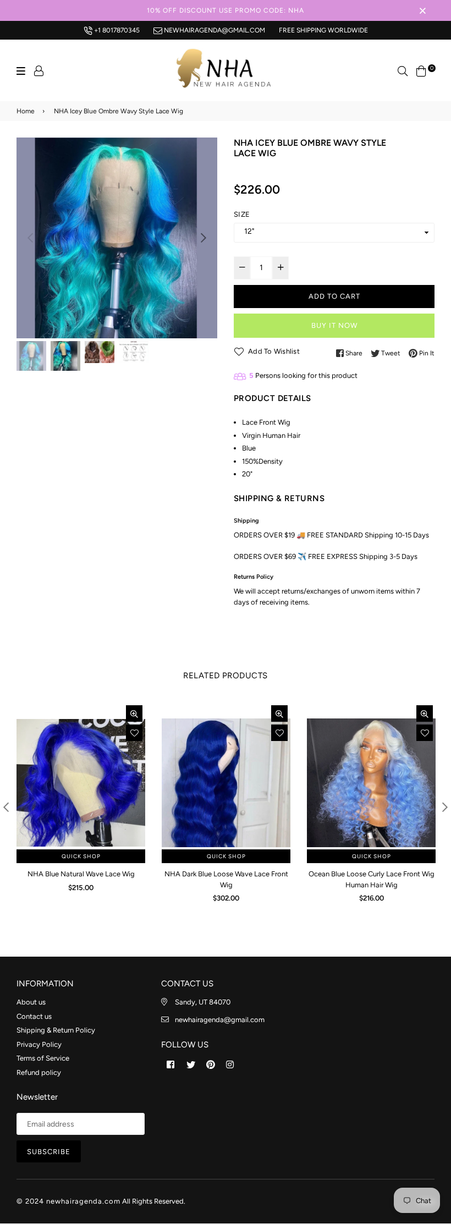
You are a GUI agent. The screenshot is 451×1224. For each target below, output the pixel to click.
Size (242, 214)
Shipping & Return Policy (55, 1030)
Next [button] (203, 238)
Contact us (34, 1016)
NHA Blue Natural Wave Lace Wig (81, 874)
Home (25, 111)
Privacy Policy (39, 1044)
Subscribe (48, 1152)
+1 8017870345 (116, 30)
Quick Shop (81, 856)
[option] (116, 238)
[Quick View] (134, 713)
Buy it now (334, 325)
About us (31, 1002)
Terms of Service (42, 1058)
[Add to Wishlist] (134, 732)
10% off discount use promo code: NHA (225, 10)
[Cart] (421, 70)
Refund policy (38, 1072)
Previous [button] (30, 238)
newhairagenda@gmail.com (213, 30)
